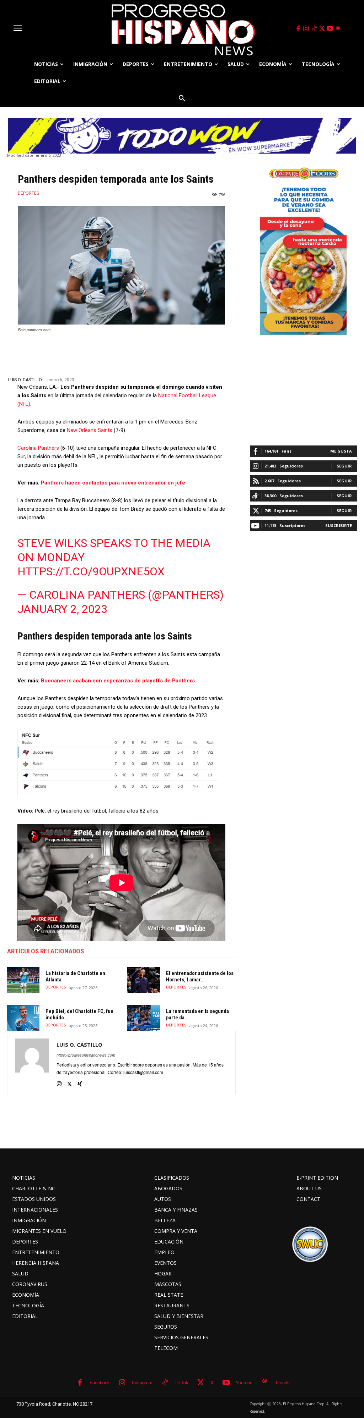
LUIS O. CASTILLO (25, 380)
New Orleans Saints (89, 430)
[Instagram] (306, 29)
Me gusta (341, 451)
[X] (322, 29)
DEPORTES (28, 193)
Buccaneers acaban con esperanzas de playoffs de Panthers (118, 680)
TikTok (181, 1382)
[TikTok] (314, 29)
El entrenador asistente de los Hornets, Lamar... (200, 976)
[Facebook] (298, 29)
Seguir (344, 466)
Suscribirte (338, 525)
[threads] (338, 29)
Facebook (100, 1382)
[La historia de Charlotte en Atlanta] (23, 980)
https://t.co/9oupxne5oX (91, 571)
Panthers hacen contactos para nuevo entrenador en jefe (113, 483)
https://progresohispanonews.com (86, 1055)
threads (282, 1382)
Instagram (142, 1382)
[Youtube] (330, 29)
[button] (182, 98)
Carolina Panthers (38, 448)
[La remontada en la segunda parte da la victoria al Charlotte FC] (143, 1018)
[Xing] (79, 1082)
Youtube (244, 1382)
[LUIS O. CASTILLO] (32, 1062)
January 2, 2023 (62, 609)
